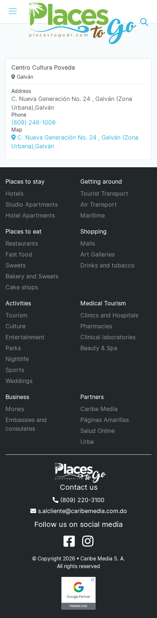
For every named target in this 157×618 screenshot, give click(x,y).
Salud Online (97, 430)
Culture (15, 326)
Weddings (18, 380)
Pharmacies (96, 326)
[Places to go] (78, 22)
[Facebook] (69, 541)
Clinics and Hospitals (109, 315)
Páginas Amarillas (104, 419)
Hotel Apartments (30, 215)
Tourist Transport (104, 193)
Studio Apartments (31, 204)
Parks (13, 348)
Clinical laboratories (107, 337)
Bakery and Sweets (31, 276)
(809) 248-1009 (33, 122)
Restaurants (21, 243)
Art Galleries (97, 254)
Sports (14, 369)
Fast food (18, 254)
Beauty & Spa (98, 348)
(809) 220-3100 (81, 500)
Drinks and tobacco (107, 265)
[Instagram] (87, 541)
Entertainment (25, 337)
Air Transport (98, 204)
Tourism (16, 315)
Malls (87, 243)
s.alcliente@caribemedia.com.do (81, 511)
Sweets (15, 265)
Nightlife (17, 359)
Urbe (87, 441)
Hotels (14, 193)
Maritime (92, 215)
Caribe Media (99, 408)
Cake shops (21, 287)
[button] (144, 22)
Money (14, 408)
